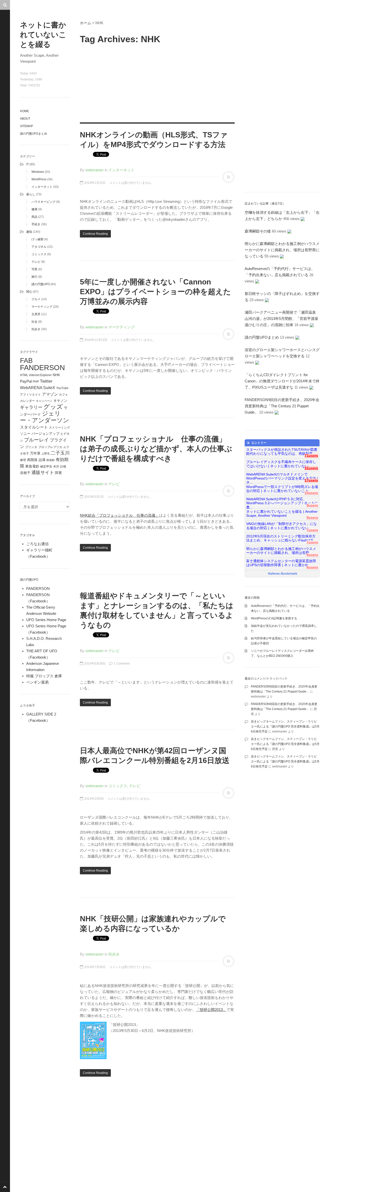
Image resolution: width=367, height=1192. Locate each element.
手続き (35, 224)
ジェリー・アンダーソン (44, 417)
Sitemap (26, 126)
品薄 (41, 460)
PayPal (26, 381)
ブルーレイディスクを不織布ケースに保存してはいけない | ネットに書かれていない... (281, 464)
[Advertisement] (157, 82)
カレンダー (27, 401)
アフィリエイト (30, 394)
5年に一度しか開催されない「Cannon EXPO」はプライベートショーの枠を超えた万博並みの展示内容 (155, 291)
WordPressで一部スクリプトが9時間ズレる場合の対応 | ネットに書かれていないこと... (282, 489)
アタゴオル (38, 246)
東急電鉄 (32, 466)
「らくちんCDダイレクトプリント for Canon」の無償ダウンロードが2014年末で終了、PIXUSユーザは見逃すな (282, 381)
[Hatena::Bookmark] (283, 573)
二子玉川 (60, 453)
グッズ (53, 406)
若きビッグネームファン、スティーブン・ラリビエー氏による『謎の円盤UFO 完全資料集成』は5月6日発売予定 (285, 726)
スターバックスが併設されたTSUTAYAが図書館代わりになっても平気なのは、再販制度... (281, 452)
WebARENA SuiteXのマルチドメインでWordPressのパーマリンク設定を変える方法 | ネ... (282, 476)
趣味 (29, 232)
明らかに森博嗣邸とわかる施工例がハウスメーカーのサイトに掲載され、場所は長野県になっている (282, 249)
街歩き (35, 329)
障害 (58, 473)
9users (312, 505)
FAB (26, 360)
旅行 (34, 276)
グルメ (35, 299)
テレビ (35, 261)
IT (27, 164)
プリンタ (31, 447)
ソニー (25, 434)
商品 (34, 217)
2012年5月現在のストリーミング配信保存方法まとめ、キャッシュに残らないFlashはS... (281, 538)
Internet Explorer (40, 375)
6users (312, 555)
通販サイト (42, 472)
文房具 (35, 314)
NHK (56, 375)
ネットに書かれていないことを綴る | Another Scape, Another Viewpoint (282, 513)
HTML (24, 375)
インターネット (41, 187)
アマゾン (50, 394)
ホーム (85, 23)
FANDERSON (42, 367)
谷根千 (25, 473)
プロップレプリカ (50, 447)
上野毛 (45, 453)
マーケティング (41, 306)
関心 (29, 291)
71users (311, 456)
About (25, 118)
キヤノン (60, 401)
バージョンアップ (45, 434)
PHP (36, 381)
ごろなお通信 (37, 544)
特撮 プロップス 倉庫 (44, 676)
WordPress (38, 179)
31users (311, 468)
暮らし (30, 194)
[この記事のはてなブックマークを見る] (303, 219)
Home (24, 111)
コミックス (38, 254)
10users (311, 493)
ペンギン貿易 (37, 682)
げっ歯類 (37, 239)
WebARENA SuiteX (37, 387)
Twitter (46, 381)
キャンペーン (44, 400)
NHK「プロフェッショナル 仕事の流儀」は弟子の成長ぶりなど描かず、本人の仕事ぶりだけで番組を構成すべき (156, 449)
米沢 (56, 466)
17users (311, 480)
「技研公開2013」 (211, 1009)
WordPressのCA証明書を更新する (274, 618)
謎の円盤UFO (40, 284)
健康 (34, 209)
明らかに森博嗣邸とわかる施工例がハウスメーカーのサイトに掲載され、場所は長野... (281, 551)
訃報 (63, 466)
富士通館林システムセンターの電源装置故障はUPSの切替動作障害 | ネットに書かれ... (281, 563)
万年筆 (35, 453)
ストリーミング (59, 427)
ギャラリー (31, 407)
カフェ (63, 394)
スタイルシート (34, 427)
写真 (34, 269)
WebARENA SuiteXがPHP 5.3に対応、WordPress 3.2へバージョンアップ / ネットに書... (282, 501)
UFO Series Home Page (46, 620)
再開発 (32, 460)
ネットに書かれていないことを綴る (43, 34)
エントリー (258, 443)
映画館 (50, 460)
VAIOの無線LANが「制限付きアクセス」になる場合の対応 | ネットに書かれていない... (281, 526)
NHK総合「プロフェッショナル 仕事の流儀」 (119, 515)
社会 (34, 321)
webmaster (94, 170)
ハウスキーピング (43, 202)
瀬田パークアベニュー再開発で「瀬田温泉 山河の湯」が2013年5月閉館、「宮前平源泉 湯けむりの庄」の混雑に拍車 (283, 318)
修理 (23, 460)
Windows (37, 172)
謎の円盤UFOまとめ (33, 133)
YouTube (62, 388)
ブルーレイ (36, 440)
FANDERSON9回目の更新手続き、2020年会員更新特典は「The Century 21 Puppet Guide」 (282, 406)
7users (312, 530)
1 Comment (121, 663)
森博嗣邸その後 (258, 231)
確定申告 (46, 466)
